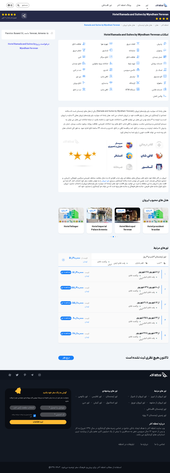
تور (147, 5)
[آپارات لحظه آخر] (9, 375)
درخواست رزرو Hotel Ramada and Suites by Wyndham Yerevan (29, 46)
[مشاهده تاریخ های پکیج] (63, 259)
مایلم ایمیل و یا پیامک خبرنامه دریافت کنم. (22, 416)
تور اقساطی (107, 5)
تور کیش (98, 403)
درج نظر (66, 357)
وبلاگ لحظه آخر (124, 5)
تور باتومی (83, 396)
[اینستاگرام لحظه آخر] (38, 375)
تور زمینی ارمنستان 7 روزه (154, 415)
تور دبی (85, 403)
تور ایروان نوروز (138, 403)
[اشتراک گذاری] (24, 15)
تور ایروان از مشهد (157, 403)
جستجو (25, 5)
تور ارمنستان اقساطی (156, 409)
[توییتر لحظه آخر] (16, 375)
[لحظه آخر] (154, 375)
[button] (115, 236)
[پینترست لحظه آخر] (23, 375)
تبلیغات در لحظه (126, 444)
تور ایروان (105, 181)
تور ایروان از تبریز (158, 396)
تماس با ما (159, 444)
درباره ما (144, 444)
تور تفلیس (97, 396)
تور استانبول (111, 403)
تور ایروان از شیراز (139, 396)
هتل (138, 5)
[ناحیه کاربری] (10, 5)
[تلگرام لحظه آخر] (31, 375)
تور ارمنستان (111, 396)
